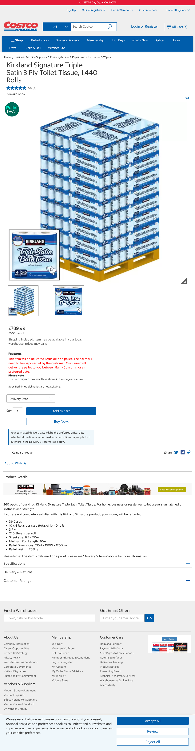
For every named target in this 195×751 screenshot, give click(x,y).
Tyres (176, 40)
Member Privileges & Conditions (71, 657)
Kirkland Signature (15, 671)
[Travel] (18, 48)
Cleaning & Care (59, 57)
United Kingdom (176, 10)
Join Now (57, 644)
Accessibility (107, 685)
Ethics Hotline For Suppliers (20, 699)
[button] (112, 26)
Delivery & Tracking (111, 662)
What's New (140, 40)
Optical (159, 40)
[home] (21, 26)
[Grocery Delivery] (79, 40)
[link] (176, 452)
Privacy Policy (12, 657)
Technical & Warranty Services (118, 676)
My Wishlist (59, 676)
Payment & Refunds (112, 648)
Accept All (153, 721)
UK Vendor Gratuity (15, 708)
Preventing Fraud (110, 671)
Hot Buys (118, 40)
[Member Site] (65, 48)
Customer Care (111, 637)
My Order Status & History (67, 671)
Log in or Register (62, 662)
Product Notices (109, 666)
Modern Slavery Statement (20, 690)
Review (152, 731)
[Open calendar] (51, 398)
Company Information (17, 644)
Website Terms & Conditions (21, 662)
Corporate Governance (17, 666)
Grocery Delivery (67, 40)
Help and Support (110, 644)
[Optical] (165, 40)
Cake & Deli (33, 48)
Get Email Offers (115, 610)
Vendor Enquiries (14, 695)
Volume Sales (60, 680)
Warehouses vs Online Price (116, 680)
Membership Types (63, 648)
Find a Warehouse (20, 610)
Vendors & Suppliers (20, 684)
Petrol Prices (40, 40)
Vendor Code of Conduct (19, 704)
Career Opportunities (16, 648)
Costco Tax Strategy (15, 653)
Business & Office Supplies (31, 57)
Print (186, 98)
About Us (11, 637)
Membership (95, 40)
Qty (9, 410)
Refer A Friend (60, 653)
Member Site (56, 48)
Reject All (152, 742)
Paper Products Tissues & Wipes (91, 57)
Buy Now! (61, 421)
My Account (59, 666)
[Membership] (105, 40)
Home (7, 57)
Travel (13, 48)
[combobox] (56, 27)
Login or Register (144, 26)
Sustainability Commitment (20, 676)
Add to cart (61, 411)
